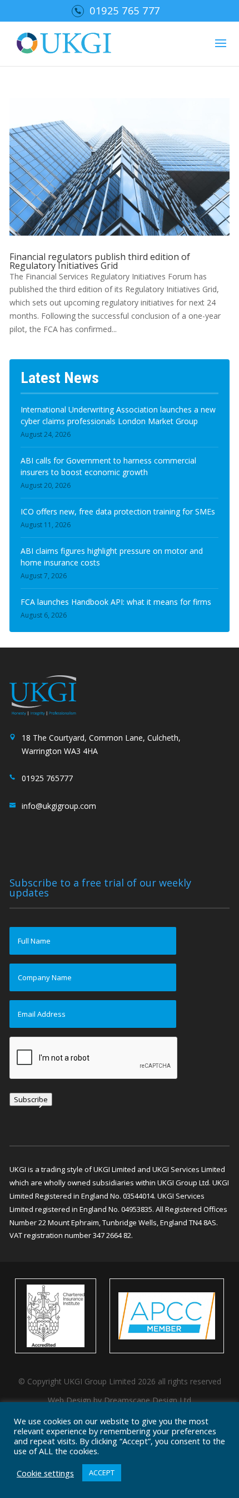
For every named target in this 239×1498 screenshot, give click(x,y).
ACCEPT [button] (101, 1472)
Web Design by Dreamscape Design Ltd (119, 1400)
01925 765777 (47, 778)
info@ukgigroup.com (59, 806)
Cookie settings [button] (45, 1473)
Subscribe (31, 1099)
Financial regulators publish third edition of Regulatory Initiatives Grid (99, 261)
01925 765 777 (124, 10)
